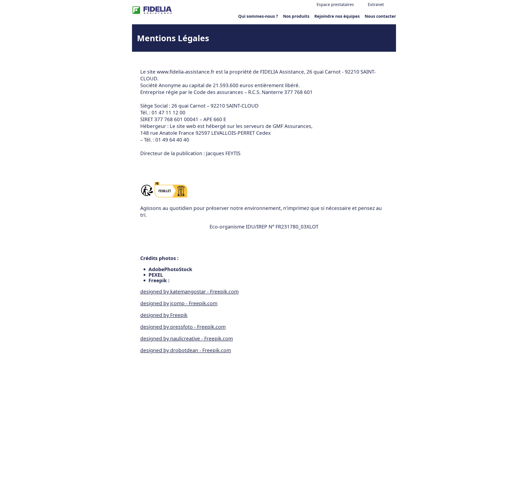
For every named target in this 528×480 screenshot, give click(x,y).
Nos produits (296, 16)
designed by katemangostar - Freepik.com (189, 291)
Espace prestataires (335, 4)
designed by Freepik (163, 314)
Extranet (376, 4)
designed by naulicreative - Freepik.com (186, 338)
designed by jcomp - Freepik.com (178, 303)
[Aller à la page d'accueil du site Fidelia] (152, 10)
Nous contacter (380, 16)
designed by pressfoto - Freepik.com (183, 326)
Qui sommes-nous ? (258, 16)
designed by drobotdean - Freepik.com (185, 350)
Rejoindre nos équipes (337, 16)
